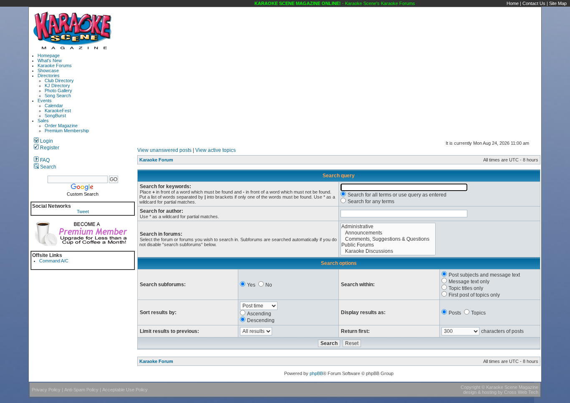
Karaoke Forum (156, 159)
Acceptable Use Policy (125, 389)
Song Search (58, 95)
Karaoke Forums (55, 65)
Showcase (48, 70)
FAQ (44, 160)
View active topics (215, 150)
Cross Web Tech (521, 392)
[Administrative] (387, 227)
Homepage (49, 55)
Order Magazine (61, 125)
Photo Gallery (58, 90)
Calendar (54, 105)
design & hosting (480, 392)
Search (47, 167)
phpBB (316, 373)
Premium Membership (67, 130)
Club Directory (59, 80)
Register (49, 148)
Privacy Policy (46, 389)
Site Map (558, 3)
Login (46, 141)
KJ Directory (57, 85)
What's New (50, 60)
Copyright (470, 387)
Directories (49, 75)
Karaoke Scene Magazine (512, 387)
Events (45, 100)
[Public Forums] (387, 245)
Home (513, 3)
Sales (43, 120)
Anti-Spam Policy (81, 389)
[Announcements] (387, 233)
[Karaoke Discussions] (387, 251)
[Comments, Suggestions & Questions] (387, 239)
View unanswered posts (164, 150)
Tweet (83, 211)
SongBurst (55, 115)
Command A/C (53, 260)
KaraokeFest (58, 110)
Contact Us (533, 3)
